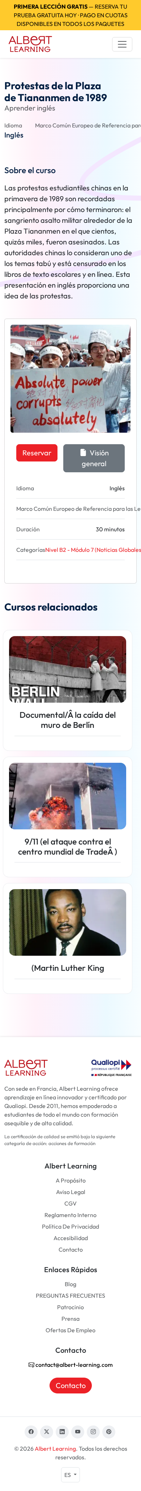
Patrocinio (70, 1307)
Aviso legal (70, 1191)
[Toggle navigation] (122, 44)
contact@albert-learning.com (73, 1364)
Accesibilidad (71, 1238)
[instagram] (93, 1431)
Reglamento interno (70, 1215)
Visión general (95, 458)
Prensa (70, 1318)
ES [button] (68, 1474)
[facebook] (31, 1431)
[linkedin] (62, 1431)
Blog (70, 1284)
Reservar (36, 452)
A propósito (71, 1180)
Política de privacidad (70, 1226)
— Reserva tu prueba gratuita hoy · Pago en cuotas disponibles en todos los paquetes (71, 15)
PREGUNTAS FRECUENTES (70, 1295)
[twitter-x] (46, 1431)
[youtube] (77, 1431)
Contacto (71, 1249)
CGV (70, 1203)
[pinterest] (108, 1431)
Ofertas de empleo (70, 1330)
